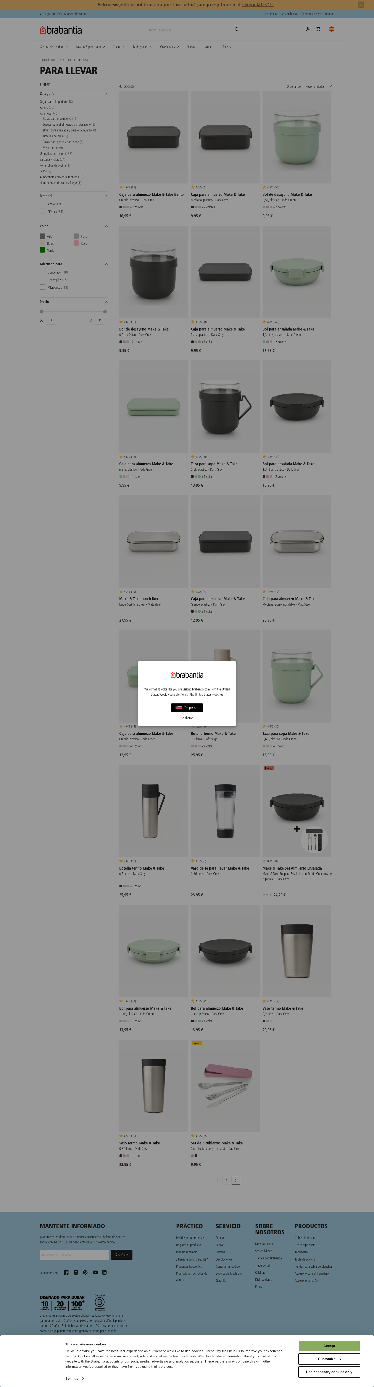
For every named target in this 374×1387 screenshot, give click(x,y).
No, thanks (187, 718)
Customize (326, 1359)
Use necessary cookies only (329, 1372)
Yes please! (191, 707)
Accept (329, 1346)
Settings (71, 1378)
